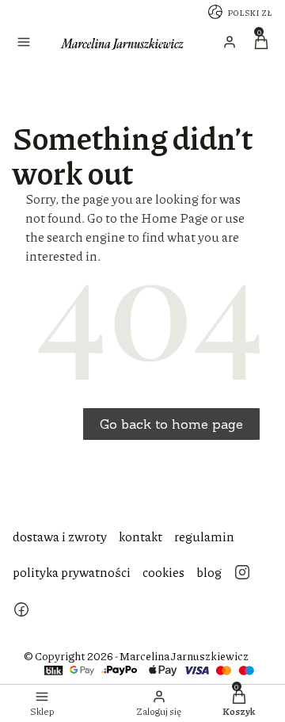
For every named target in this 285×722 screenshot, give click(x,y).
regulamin (204, 536)
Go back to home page (171, 424)
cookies (163, 572)
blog (209, 572)
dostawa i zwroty (60, 536)
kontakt (140, 536)
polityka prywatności (72, 572)
